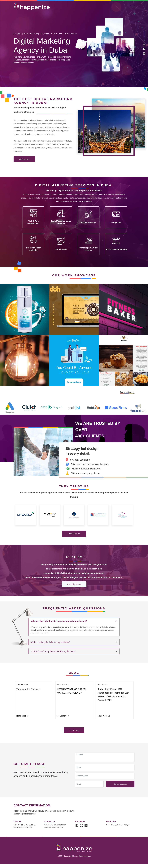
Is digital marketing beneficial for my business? (53, 651)
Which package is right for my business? (50, 642)
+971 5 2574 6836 (55, 825)
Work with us (74, 534)
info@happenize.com (54, 827)
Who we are (24, 159)
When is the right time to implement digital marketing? (59, 621)
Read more (21, 716)
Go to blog (74, 730)
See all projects (126, 392)
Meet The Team (74, 584)
